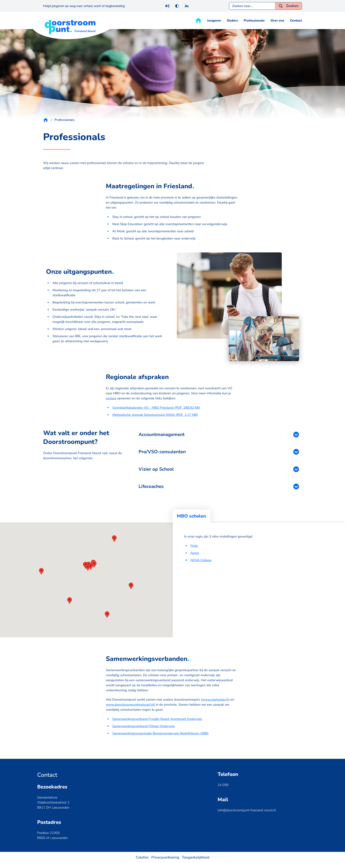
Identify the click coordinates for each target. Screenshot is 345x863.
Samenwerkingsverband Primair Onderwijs (143, 726)
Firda (194, 546)
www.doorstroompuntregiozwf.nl (130, 704)
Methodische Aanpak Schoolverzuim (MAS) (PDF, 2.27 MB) (155, 415)
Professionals (254, 20)
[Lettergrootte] (187, 6)
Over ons (277, 20)
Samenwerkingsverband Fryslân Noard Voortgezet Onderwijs (157, 719)
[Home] (198, 20)
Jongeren (214, 20)
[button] (88, 567)
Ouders (232, 20)
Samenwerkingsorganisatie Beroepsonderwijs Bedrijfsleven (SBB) (160, 733)
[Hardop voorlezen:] (167, 6)
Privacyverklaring (165, 857)
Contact (296, 20)
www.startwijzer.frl (216, 699)
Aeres (194, 553)
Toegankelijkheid (195, 857)
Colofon (142, 857)
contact (111, 398)
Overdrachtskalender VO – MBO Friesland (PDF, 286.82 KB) (156, 407)
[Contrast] (177, 6)
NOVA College (201, 560)
